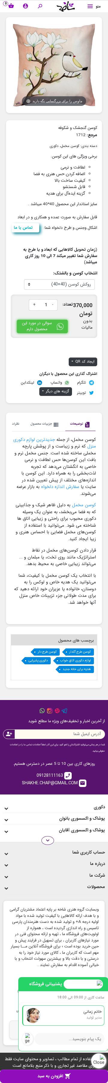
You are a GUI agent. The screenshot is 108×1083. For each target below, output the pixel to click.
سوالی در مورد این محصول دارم (37, 326)
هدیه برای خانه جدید (77, 669)
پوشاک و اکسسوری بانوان (82, 818)
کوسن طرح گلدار (80, 651)
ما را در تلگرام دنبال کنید (64, 711)
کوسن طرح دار (47, 651)
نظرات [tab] (15, 423)
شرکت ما (97, 875)
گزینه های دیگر (57, 391)
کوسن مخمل (70, 146)
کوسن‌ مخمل (84, 505)
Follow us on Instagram (49, 711)
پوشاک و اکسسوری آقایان (82, 830)
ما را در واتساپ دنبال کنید (42, 711)
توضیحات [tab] (80, 424)
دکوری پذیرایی (38, 660)
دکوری (54, 146)
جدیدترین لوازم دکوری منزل (54, 443)
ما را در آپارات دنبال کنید (57, 711)
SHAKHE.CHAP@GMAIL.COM (54, 782)
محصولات (96, 887)
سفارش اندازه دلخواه (59, 486)
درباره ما (97, 863)
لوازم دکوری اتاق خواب (75, 660)
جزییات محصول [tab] (44, 424)
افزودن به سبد (54, 1076)
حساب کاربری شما (88, 852)
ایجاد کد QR (84, 362)
